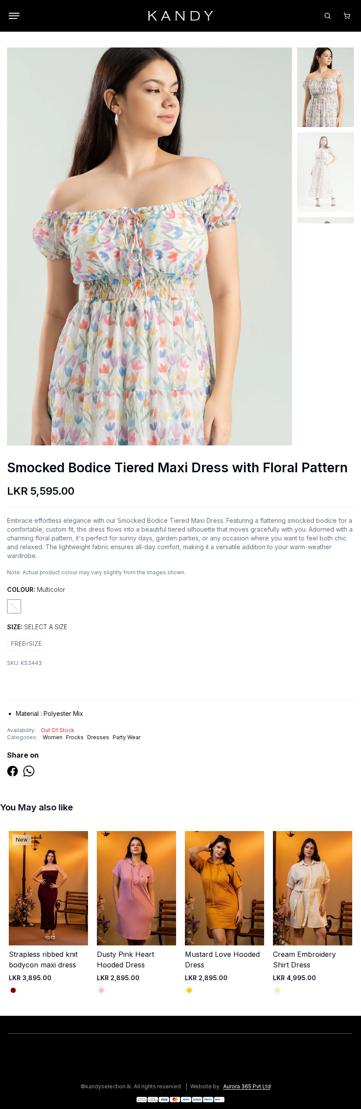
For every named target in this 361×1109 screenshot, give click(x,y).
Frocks (75, 737)
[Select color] (13, 990)
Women (53, 737)
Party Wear (126, 737)
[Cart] (347, 16)
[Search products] (327, 15)
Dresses (98, 737)
